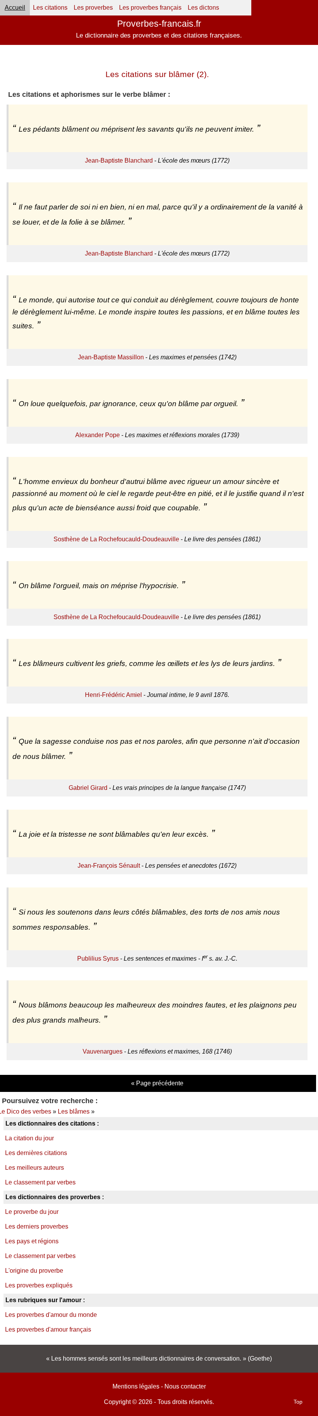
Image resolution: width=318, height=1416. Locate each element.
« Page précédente (157, 1083)
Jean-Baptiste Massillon (111, 357)
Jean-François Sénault (109, 865)
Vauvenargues (103, 1051)
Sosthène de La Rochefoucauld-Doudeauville (116, 539)
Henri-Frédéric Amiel (113, 695)
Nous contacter (185, 1386)
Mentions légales (135, 1386)
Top (298, 1402)
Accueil (15, 7)
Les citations (50, 7)
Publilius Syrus (98, 958)
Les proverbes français (150, 7)
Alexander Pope (97, 435)
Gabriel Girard (88, 787)
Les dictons (203, 7)
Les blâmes (74, 1111)
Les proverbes (93, 7)
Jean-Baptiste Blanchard (119, 160)
